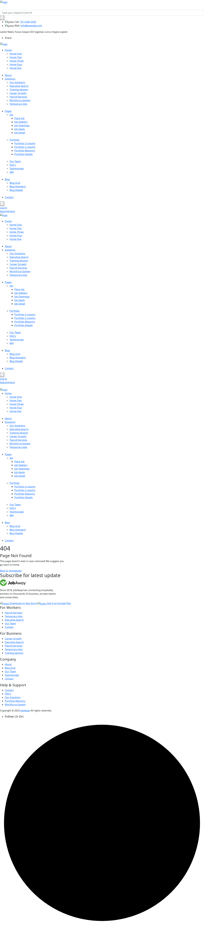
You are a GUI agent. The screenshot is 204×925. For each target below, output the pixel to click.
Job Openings (22, 125)
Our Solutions (17, 82)
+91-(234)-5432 (28, 21)
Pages (8, 111)
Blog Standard (18, 186)
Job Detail (19, 132)
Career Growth (18, 93)
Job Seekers (20, 122)
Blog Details (16, 190)
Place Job (19, 118)
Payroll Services (18, 96)
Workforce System (20, 100)
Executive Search (19, 86)
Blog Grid (15, 183)
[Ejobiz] (3, 1)
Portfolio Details (23, 154)
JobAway (25, 710)
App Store (23, 603)
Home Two (16, 57)
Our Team (15, 161)
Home (8, 50)
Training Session (19, 89)
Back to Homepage (11, 570)
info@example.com (31, 25)
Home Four (16, 64)
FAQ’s (13, 165)
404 (12, 172)
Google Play (59, 603)
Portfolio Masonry (24, 150)
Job (11, 114)
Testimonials (17, 168)
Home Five (15, 68)
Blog (7, 179)
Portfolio (15, 139)
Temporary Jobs (18, 104)
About (8, 75)
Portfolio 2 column (24, 147)
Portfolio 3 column (24, 143)
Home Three (17, 61)
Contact (9, 197)
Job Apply (19, 129)
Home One (16, 53)
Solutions (10, 78)
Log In (3, 207)
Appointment (7, 211)
